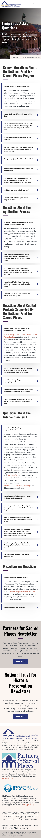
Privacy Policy (13, 828)
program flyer (13, 475)
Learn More (20, 661)
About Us (5, 825)
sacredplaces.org (7, 778)
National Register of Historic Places (22, 591)
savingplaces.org (28, 804)
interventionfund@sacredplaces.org (17, 485)
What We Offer (14, 825)
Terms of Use (24, 828)
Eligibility (35, 825)
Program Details (25, 825)
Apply (5, 828)
